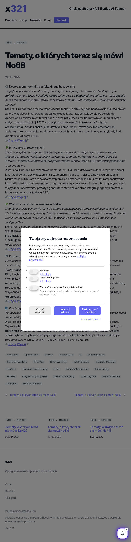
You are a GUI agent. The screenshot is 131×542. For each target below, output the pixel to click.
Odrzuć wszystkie (40, 311)
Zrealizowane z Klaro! (90, 319)
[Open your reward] (122, 533)
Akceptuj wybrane (65, 311)
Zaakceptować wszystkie (90, 311)
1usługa (45, 274)
